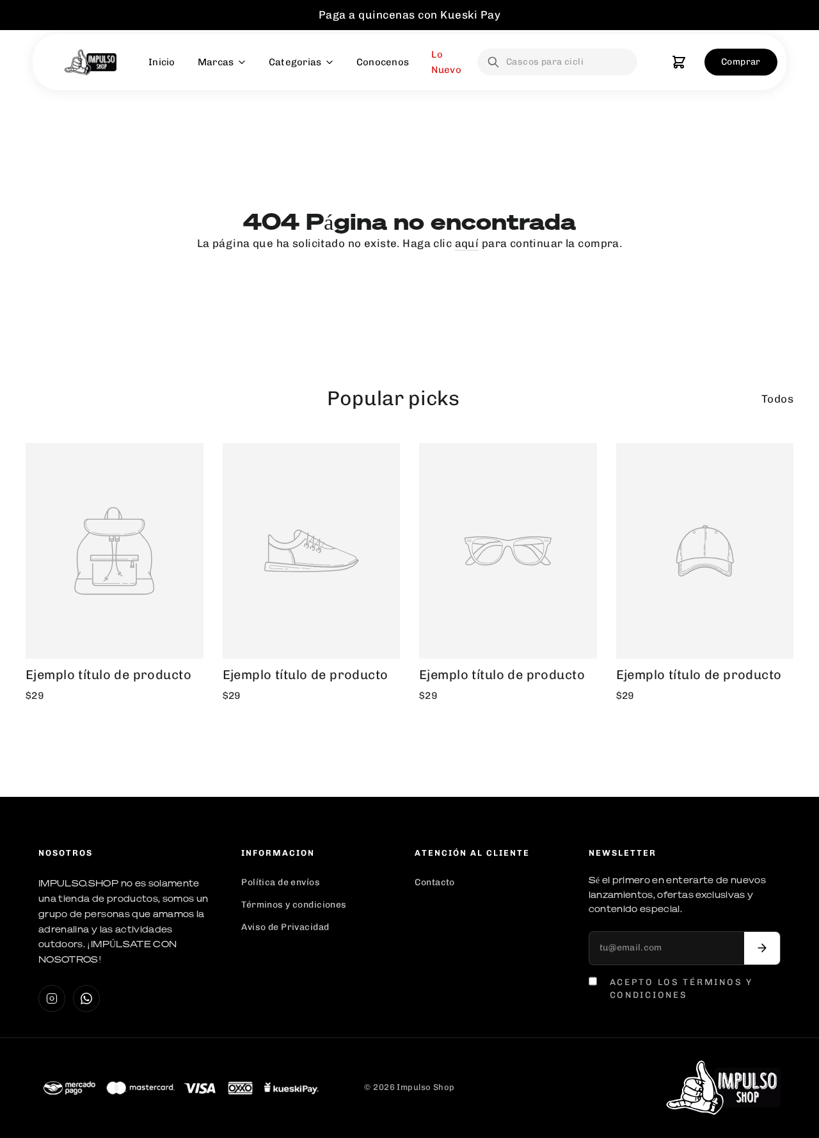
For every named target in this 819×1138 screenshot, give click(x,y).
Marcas (216, 62)
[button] (679, 62)
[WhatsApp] (86, 998)
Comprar (741, 61)
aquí (467, 243)
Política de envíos (280, 882)
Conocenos (383, 62)
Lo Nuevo (446, 62)
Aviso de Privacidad (285, 927)
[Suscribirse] (762, 948)
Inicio (161, 62)
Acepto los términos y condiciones (681, 988)
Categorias (295, 62)
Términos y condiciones (293, 904)
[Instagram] (51, 998)
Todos (777, 398)
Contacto (434, 882)
